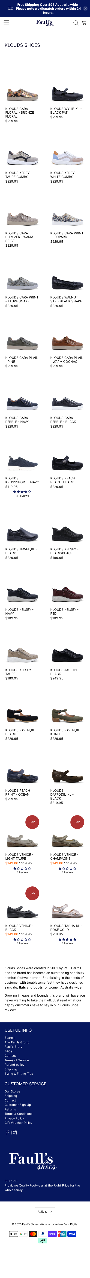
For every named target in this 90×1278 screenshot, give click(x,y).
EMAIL (5, 633)
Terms (11, 654)
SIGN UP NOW (43, 660)
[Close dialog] (88, 613)
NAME (4, 624)
